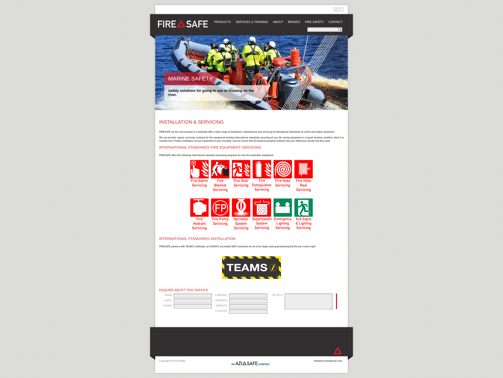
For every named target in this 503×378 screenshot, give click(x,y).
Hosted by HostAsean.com (328, 361)
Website (222, 305)
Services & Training (252, 21)
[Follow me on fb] (336, 9)
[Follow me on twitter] (341, 9)
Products (222, 21)
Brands (294, 21)
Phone (167, 305)
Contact (336, 21)
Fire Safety (314, 21)
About (278, 21)
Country (221, 311)
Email (168, 300)
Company (221, 295)
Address (221, 300)
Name (168, 295)
